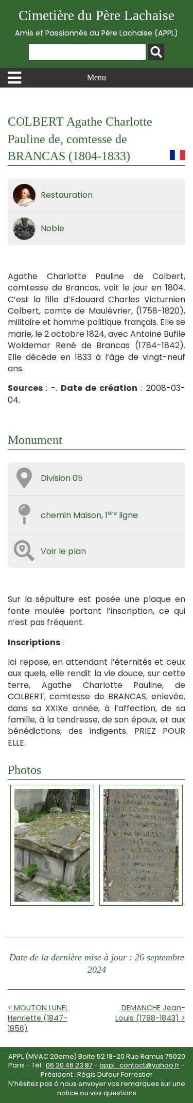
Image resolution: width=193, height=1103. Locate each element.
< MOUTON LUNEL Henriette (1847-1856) (38, 1018)
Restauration (67, 195)
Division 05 (62, 478)
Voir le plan (63, 551)
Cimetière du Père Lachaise (96, 23)
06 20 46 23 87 (69, 1065)
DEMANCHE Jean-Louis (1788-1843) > (150, 1013)
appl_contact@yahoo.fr (139, 1065)
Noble (52, 228)
